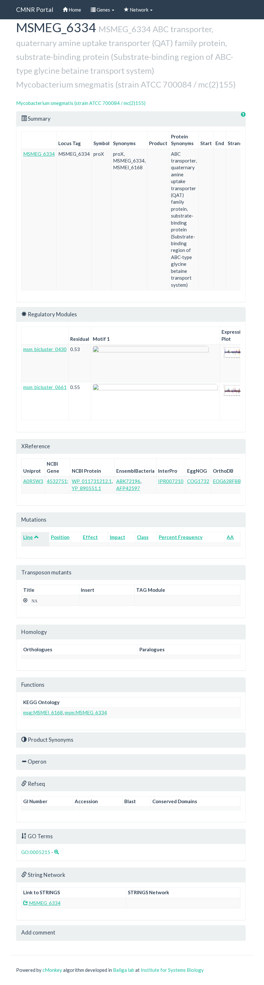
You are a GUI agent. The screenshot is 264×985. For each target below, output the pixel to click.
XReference (35, 446)
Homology (34, 631)
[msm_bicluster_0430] (234, 352)
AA (230, 537)
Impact (117, 537)
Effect (90, 537)
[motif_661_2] (155, 401)
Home (74, 10)
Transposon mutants (46, 572)
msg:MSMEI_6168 (43, 712)
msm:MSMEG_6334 (86, 712)
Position (60, 537)
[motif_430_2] (155, 363)
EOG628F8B (227, 481)
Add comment (38, 932)
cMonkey (52, 970)
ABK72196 (128, 481)
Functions (32, 684)
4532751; (57, 481)
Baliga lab (123, 970)
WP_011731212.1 (92, 481)
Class (142, 537)
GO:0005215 (35, 852)
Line (28, 537)
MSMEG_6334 (39, 154)
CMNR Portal (34, 9)
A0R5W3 (33, 481)
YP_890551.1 (86, 488)
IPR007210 (171, 481)
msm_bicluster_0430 (45, 349)
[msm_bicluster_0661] (234, 390)
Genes (103, 10)
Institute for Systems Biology (172, 970)
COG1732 (198, 481)
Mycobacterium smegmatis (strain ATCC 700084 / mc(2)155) (81, 103)
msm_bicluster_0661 (45, 387)
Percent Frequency (181, 537)
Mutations (33, 519)
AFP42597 (128, 488)
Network (139, 10)
